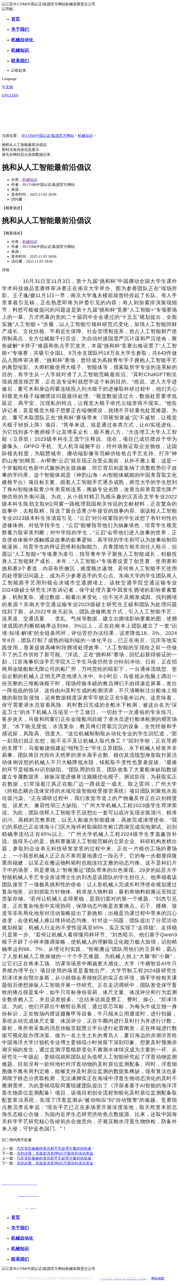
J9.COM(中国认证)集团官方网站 (47, 136)
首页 (15, 19)
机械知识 (20, 50)
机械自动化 (22, 39)
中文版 (7, 87)
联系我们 (20, 60)
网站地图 (157, 1278)
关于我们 (20, 29)
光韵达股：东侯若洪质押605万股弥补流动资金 (55, 1153)
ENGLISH (10, 95)
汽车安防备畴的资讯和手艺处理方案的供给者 (54, 1148)
